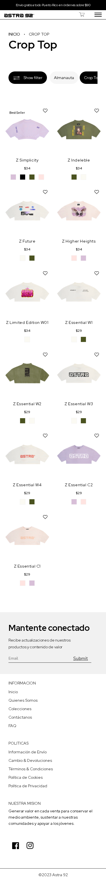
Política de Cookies (25, 777)
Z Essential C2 (79, 484)
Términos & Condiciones (30, 768)
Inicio (13, 691)
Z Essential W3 (78, 403)
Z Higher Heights (79, 241)
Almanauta (64, 77)
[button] (81, 14)
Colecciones (19, 708)
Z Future (27, 241)
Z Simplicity (27, 160)
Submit (80, 658)
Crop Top (92, 77)
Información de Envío (27, 751)
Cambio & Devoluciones (30, 760)
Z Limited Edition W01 (27, 322)
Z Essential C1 (27, 566)
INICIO (14, 34)
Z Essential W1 (78, 322)
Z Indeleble (79, 160)
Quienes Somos (23, 700)
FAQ (12, 725)
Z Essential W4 (27, 484)
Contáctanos (20, 717)
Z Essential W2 (27, 403)
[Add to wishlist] (45, 110)
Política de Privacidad (27, 785)
